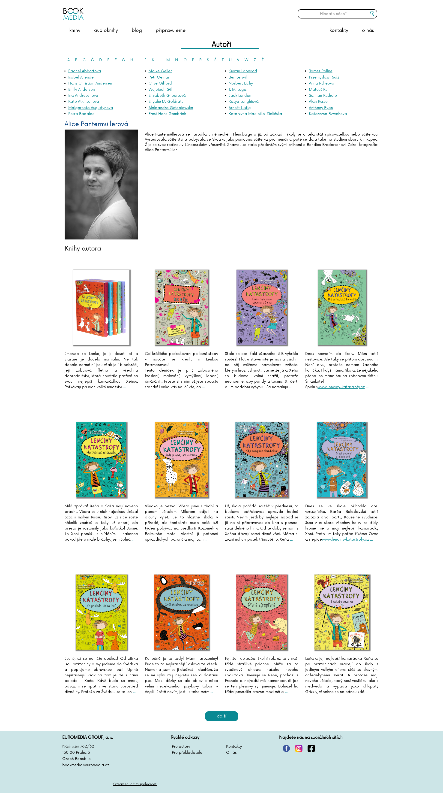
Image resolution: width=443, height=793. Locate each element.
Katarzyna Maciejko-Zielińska (255, 114)
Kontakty (234, 746)
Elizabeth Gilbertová (167, 95)
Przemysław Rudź (324, 77)
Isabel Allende (81, 77)
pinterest (286, 748)
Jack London (240, 95)
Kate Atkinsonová (83, 101)
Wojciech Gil (160, 89)
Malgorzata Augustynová (90, 108)
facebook (311, 748)
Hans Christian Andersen (90, 83)
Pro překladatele (187, 752)
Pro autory (181, 746)
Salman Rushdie (323, 95)
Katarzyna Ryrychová (328, 114)
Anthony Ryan (321, 108)
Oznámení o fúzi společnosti (135, 784)
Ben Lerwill (238, 77)
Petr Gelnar (159, 77)
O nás (231, 752)
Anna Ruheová (321, 83)
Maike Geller (160, 71)
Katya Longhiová (244, 101)
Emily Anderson (81, 89)
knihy (74, 30)
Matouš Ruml (320, 89)
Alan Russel (319, 101)
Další (221, 716)
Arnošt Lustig (240, 108)
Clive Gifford (160, 83)
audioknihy (106, 30)
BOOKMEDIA (109, 10)
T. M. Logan (238, 89)
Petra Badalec (81, 114)
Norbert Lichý (241, 83)
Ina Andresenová (83, 95)
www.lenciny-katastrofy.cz (341, 387)
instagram (298, 748)
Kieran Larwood (243, 71)
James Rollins (320, 71)
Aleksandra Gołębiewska (171, 108)
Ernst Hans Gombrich (167, 114)
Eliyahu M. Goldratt (166, 101)
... (124, 387)
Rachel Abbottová (84, 71)
